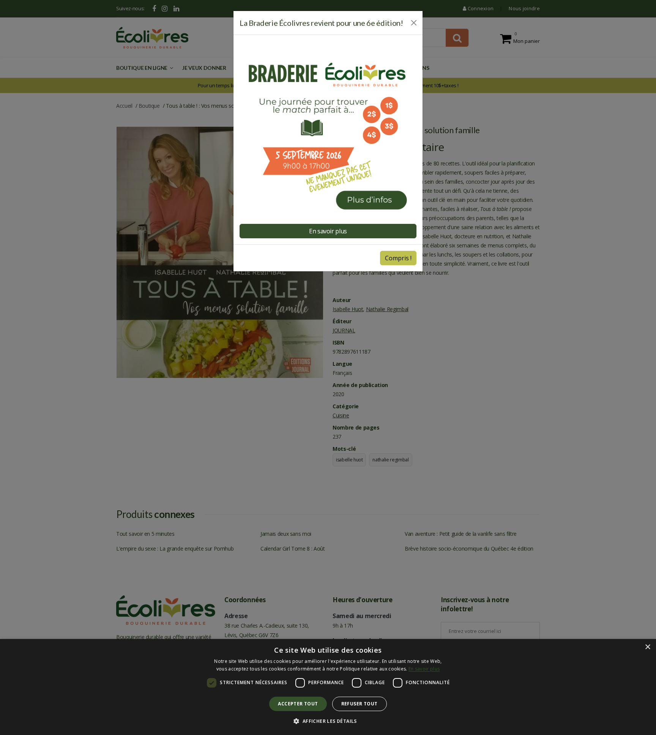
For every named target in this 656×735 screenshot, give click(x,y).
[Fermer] (413, 22)
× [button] (647, 647)
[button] (327, 721)
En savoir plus (328, 231)
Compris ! (398, 258)
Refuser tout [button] (359, 703)
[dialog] (328, 687)
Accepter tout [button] (298, 703)
